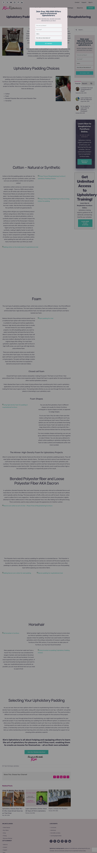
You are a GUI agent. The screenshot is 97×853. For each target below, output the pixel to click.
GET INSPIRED (48, 43)
